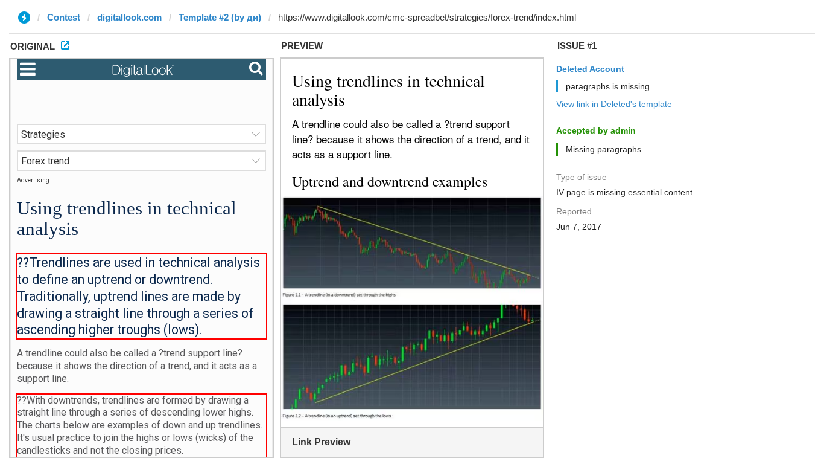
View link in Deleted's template (614, 104)
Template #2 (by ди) (220, 17)
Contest (63, 17)
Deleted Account (590, 69)
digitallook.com (129, 17)
